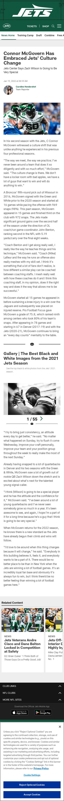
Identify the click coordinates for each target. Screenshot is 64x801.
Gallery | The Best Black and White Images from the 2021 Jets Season (31, 358)
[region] (32, 761)
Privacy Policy (41, 768)
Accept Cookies (32, 794)
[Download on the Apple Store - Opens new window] (20, 713)
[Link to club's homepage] (7, 24)
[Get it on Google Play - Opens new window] (43, 714)
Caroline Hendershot (26, 86)
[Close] (60, 726)
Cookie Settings (32, 775)
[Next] (41, 418)
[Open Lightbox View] (32, 404)
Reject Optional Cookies (32, 784)
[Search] (53, 26)
